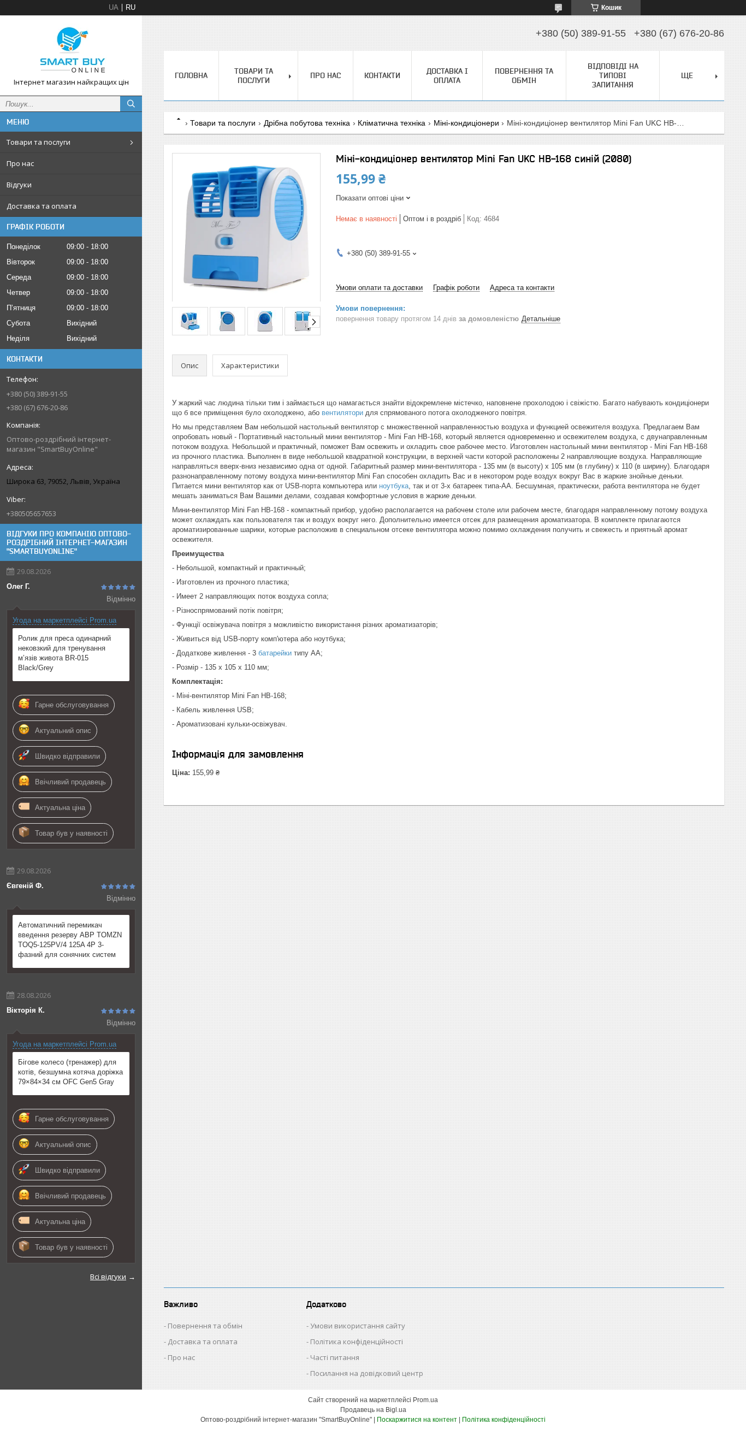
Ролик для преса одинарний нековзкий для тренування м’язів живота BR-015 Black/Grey (64, 653)
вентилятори (342, 413)
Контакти (382, 75)
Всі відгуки (108, 1276)
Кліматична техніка (391, 123)
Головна (191, 75)
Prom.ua (425, 1400)
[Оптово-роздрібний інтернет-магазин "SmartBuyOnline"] (71, 50)
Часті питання (334, 1357)
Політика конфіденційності (356, 1341)
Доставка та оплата (41, 206)
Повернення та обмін (524, 76)
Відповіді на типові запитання (613, 75)
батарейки (275, 653)
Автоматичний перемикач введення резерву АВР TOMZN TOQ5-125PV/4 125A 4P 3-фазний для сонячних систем (70, 940)
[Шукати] (131, 104)
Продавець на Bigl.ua (373, 1410)
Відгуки (19, 185)
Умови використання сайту (357, 1326)
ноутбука (393, 486)
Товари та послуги (38, 142)
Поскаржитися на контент (417, 1419)
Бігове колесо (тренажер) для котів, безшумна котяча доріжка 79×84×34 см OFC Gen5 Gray (70, 1072)
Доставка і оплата (447, 76)
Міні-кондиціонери (466, 123)
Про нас (20, 163)
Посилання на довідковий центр (366, 1373)
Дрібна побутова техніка (307, 123)
